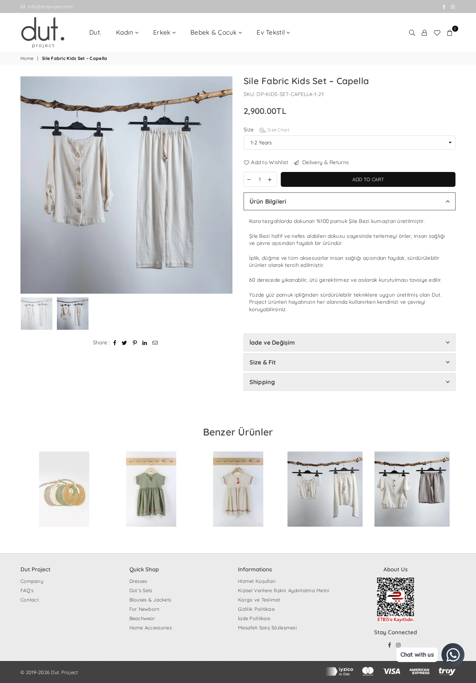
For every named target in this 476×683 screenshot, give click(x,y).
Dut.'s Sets (140, 590)
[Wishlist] (437, 32)
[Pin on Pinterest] (135, 343)
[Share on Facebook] (114, 343)
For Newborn (144, 609)
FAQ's (26, 590)
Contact (29, 600)
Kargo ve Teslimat (259, 600)
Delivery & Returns (325, 162)
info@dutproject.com (49, 6)
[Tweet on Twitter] (124, 343)
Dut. (95, 32)
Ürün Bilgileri (268, 201)
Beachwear (142, 618)
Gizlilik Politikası (256, 609)
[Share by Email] (155, 343)
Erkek (163, 32)
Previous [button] (26, 184)
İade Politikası (254, 618)
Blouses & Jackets (150, 600)
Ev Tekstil (272, 32)
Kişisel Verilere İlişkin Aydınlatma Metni (283, 590)
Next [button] (225, 184)
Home (26, 58)
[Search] (412, 32)
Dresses (138, 581)
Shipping (262, 382)
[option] (126, 185)
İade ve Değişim (272, 342)
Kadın (125, 32)
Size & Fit (263, 362)
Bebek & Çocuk (214, 32)
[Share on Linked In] (144, 343)
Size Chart (277, 130)
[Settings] (424, 32)
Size (267, 129)
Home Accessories (150, 628)
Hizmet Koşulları (257, 581)
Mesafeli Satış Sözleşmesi (267, 628)
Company (31, 581)
